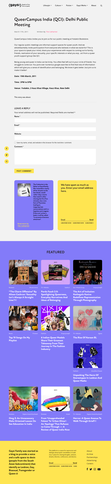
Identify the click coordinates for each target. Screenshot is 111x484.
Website (17, 134)
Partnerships (92, 457)
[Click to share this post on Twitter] (6, 155)
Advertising (91, 460)
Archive (90, 454)
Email (17, 125)
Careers (90, 463)
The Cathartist (51, 32)
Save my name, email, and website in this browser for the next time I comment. (44, 143)
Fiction (68, 5)
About (93, 5)
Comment (19, 146)
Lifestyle (46, 5)
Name (17, 116)
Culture (58, 5)
